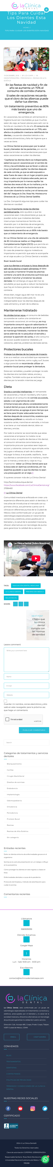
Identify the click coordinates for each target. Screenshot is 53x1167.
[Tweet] (26, 604)
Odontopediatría (11, 78)
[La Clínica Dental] (26, 5)
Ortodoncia (12, 807)
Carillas (10, 770)
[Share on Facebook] (15, 604)
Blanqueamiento (14, 764)
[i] (32, 473)
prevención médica (35, 592)
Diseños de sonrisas (16, 782)
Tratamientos (13, 1062)
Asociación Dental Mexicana (26, 586)
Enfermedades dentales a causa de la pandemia (22, 877)
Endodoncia (12, 788)
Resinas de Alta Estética (17, 831)
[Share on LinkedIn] (21, 604)
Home (26, 27)
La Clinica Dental (13, 592)
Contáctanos (13, 1074)
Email (13, 1037)
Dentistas (11, 1068)
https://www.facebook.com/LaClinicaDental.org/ (26, 485)
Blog (8, 1055)
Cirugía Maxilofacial (15, 776)
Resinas (10, 825)
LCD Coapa (28, 75)
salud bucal (11, 598)
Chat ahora (40, 1037)
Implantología (13, 794)
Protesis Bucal (13, 819)
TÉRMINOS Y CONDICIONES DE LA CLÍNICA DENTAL (25, 1087)
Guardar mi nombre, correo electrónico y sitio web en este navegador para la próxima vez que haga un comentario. (25, 707)
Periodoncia (26, 78)
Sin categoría (13, 837)
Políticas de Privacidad (18, 1080)
